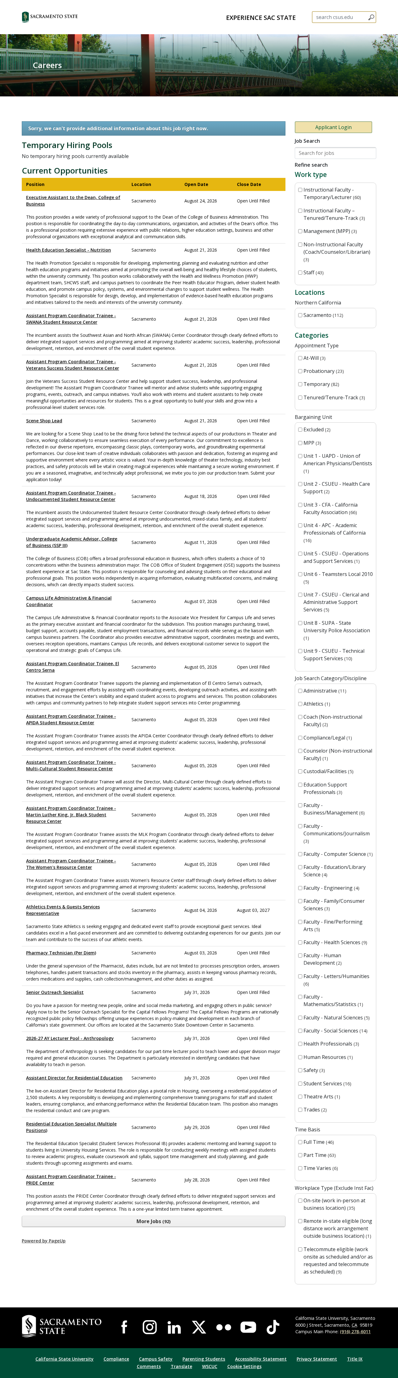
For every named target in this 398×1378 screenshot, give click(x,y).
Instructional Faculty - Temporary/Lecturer (331, 193)
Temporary (320, 384)
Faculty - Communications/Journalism (336, 833)
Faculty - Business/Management (333, 809)
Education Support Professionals (325, 788)
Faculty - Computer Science (337, 854)
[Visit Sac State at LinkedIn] (174, 1327)
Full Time (317, 1142)
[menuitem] (261, 17)
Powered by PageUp (44, 1241)
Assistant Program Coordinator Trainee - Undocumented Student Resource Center (71, 496)
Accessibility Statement (261, 1359)
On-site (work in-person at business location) (334, 1204)
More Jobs (153, 1221)
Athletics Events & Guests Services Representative (63, 910)
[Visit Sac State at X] (199, 1327)
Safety (313, 1070)
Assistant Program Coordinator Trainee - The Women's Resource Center (71, 864)
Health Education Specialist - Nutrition (68, 250)
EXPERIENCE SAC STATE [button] (261, 17)
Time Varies (319, 1168)
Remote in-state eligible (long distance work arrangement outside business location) (337, 1228)
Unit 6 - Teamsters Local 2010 (338, 578)
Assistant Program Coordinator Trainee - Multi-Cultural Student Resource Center (71, 765)
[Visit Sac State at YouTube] (248, 1327)
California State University (64, 1359)
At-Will (313, 358)
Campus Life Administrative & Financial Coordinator (69, 601)
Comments (149, 1366)
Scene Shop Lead (44, 421)
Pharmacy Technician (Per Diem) (61, 953)
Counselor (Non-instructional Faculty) (337, 754)
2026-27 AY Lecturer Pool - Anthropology (70, 1038)
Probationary (322, 371)
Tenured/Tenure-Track (333, 397)
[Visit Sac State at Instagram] (149, 1327)
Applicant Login (333, 127)
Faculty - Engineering (330, 887)
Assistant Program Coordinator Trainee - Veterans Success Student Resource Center (72, 365)
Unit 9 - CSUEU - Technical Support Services (333, 654)
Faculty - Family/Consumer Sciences (334, 905)
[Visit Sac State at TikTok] (273, 1327)
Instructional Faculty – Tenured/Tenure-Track (333, 214)
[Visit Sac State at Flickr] (223, 1327)
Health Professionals (330, 1043)
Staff (312, 272)
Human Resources (327, 1057)
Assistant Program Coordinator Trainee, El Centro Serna (72, 667)
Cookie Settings (244, 1366)
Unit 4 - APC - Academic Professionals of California (334, 532)
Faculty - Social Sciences (334, 1030)
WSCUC (209, 1366)
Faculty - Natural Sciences (335, 1017)
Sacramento (322, 315)
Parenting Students (204, 1359)
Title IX (355, 1359)
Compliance (116, 1359)
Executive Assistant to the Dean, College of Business (73, 200)
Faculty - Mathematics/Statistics (332, 1000)
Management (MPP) (329, 231)
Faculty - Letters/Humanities (336, 980)
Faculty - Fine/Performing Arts (333, 925)
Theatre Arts (321, 1096)
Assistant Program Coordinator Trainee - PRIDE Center (71, 1179)
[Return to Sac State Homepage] (63, 1326)
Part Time (318, 1155)
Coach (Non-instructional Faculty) (332, 720)
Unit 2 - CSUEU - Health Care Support (336, 487)
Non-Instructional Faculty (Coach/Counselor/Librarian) (336, 251)
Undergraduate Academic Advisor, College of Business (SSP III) (71, 542)
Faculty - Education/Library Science (334, 871)
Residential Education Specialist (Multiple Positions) (71, 1127)
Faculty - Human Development (322, 959)
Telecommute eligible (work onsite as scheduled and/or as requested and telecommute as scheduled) (338, 1260)
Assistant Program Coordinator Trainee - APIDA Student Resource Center (71, 719)
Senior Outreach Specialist (55, 992)
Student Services (326, 1083)
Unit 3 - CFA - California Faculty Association (330, 508)
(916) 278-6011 (355, 1331)
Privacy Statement (317, 1359)
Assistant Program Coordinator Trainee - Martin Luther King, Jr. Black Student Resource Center (71, 814)
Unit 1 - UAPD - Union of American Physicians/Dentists (337, 463)
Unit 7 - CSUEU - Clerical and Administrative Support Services (336, 602)
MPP (311, 442)
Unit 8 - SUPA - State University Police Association (336, 630)
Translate (181, 1366)
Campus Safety (156, 1359)
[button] (61, 17)
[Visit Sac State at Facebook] (125, 1327)
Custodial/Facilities (327, 771)
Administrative (324, 690)
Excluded (316, 429)
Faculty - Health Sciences (334, 942)
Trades (314, 1109)
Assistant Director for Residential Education (74, 1078)
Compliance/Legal (326, 737)
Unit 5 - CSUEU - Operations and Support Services (336, 557)
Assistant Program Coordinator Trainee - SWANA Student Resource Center (71, 319)
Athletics (316, 703)
